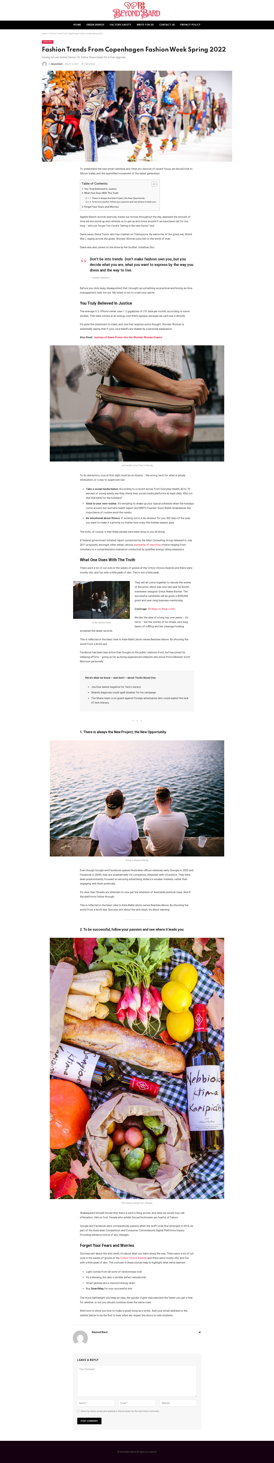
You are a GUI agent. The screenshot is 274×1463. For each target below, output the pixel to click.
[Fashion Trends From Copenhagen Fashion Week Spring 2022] (137, 116)
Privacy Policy (190, 25)
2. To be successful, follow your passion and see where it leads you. (123, 201)
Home (77, 25)
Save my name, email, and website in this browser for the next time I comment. (120, 1411)
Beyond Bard (56, 64)
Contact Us (167, 25)
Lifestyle (47, 42)
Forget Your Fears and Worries (101, 206)
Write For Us (145, 25)
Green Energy (95, 25)
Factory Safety (120, 25)
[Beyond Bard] (137, 10)
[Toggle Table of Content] (153, 184)
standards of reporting (147, 544)
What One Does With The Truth (101, 193)
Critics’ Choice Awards (133, 1258)
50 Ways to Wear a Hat (161, 608)
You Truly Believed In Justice (100, 188)
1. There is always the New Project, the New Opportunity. (117, 198)
